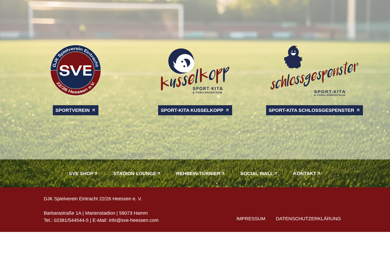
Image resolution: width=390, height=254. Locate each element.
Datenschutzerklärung (308, 218)
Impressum (250, 218)
